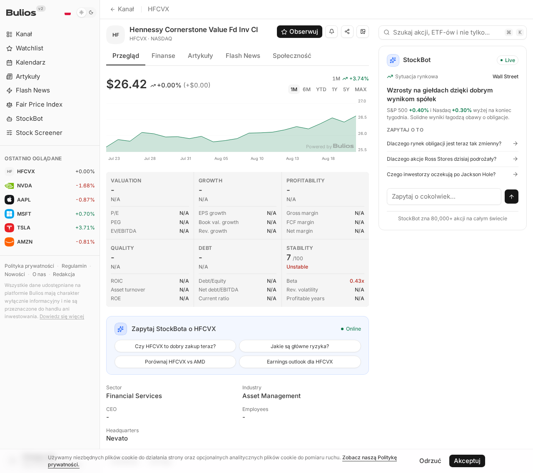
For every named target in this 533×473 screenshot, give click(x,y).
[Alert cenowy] (331, 31)
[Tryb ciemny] (86, 12)
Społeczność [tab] (292, 56)
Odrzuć (430, 461)
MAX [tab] (361, 89)
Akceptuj (467, 461)
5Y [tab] (346, 89)
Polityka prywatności (29, 266)
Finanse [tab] (163, 56)
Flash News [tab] (243, 56)
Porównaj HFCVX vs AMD (175, 361)
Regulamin (74, 266)
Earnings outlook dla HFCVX (300, 361)
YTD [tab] (321, 89)
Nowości (15, 274)
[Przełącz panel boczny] (100, 236)
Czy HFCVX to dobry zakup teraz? (175, 346)
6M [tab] (307, 89)
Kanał (126, 9)
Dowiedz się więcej (62, 316)
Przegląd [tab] (125, 56)
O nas (39, 274)
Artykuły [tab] (200, 56)
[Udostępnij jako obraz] (362, 31)
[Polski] (67, 12)
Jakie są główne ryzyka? (300, 346)
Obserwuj (303, 31)
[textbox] (444, 196)
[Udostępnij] (347, 31)
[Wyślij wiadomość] (512, 196)
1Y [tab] (334, 89)
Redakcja (64, 274)
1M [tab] (294, 89)
